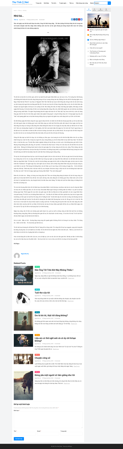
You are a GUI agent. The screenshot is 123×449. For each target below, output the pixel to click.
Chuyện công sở (42, 358)
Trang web (63, 431)
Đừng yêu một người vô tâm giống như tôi (55, 375)
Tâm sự (20, 10)
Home (15, 10)
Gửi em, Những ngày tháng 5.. (98, 39)
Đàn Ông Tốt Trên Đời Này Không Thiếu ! (54, 270)
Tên (15, 431)
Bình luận (17, 410)
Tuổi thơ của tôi (42, 292)
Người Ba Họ (22, 19)
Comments (100, 10)
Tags (106, 10)
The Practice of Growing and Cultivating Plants (98, 52)
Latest (94, 10)
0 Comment (42, 19)
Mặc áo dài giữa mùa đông (97, 59)
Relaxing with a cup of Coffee (98, 56)
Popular (89, 10)
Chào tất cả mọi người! (96, 48)
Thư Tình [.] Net (20, 2)
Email (39, 431)
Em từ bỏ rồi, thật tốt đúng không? (51, 315)
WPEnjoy (70, 446)
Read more (71, 278)
